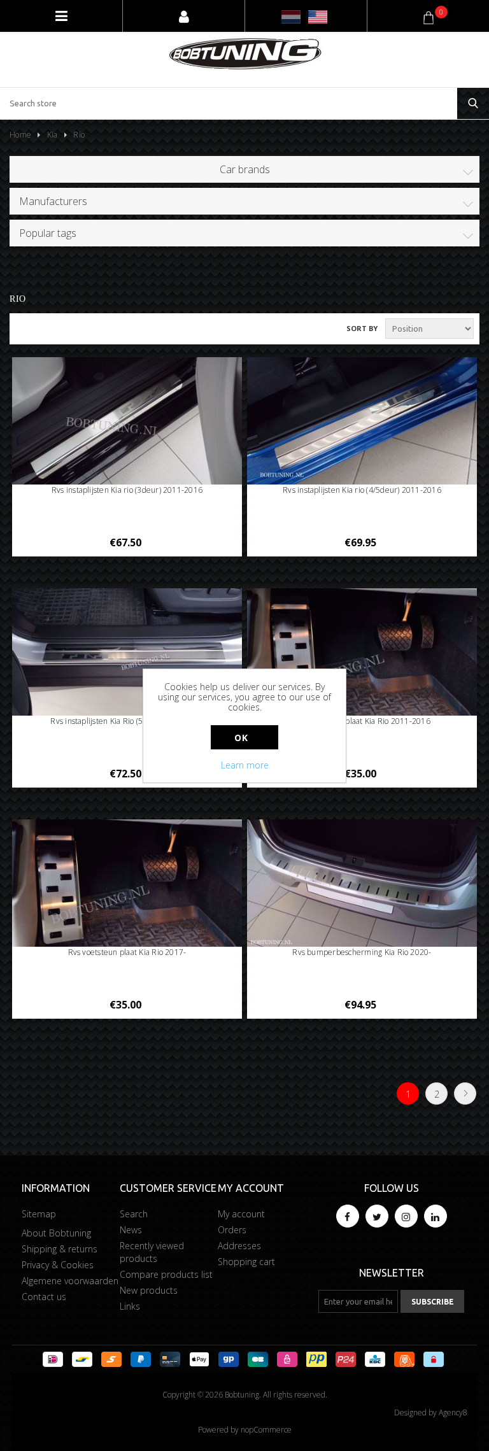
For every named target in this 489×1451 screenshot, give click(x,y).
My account (241, 1214)
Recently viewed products (152, 1252)
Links (130, 1306)
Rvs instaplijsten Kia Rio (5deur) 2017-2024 (126, 721)
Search (134, 1214)
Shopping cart (246, 1262)
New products (149, 1290)
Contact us (44, 1297)
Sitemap (39, 1214)
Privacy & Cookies (58, 1265)
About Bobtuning (56, 1233)
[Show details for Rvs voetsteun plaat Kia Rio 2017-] (127, 884)
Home (20, 134)
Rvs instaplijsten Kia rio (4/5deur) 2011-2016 (362, 490)
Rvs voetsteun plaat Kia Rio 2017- (127, 952)
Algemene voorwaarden (70, 1281)
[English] (317, 17)
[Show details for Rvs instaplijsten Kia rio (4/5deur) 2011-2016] (362, 422)
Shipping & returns (59, 1249)
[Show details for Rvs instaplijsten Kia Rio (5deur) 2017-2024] (127, 653)
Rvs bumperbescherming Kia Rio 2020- (361, 952)
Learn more (245, 765)
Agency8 (453, 1412)
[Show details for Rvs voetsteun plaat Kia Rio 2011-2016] (362, 653)
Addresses (239, 1246)
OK (241, 738)
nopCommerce (266, 1429)
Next (465, 1093)
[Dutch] (291, 17)
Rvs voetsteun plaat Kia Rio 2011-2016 (362, 721)
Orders (232, 1230)
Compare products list (166, 1274)
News (131, 1230)
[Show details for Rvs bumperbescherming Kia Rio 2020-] (362, 884)
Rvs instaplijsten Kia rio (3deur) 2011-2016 (127, 490)
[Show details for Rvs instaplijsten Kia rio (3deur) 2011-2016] (127, 422)
